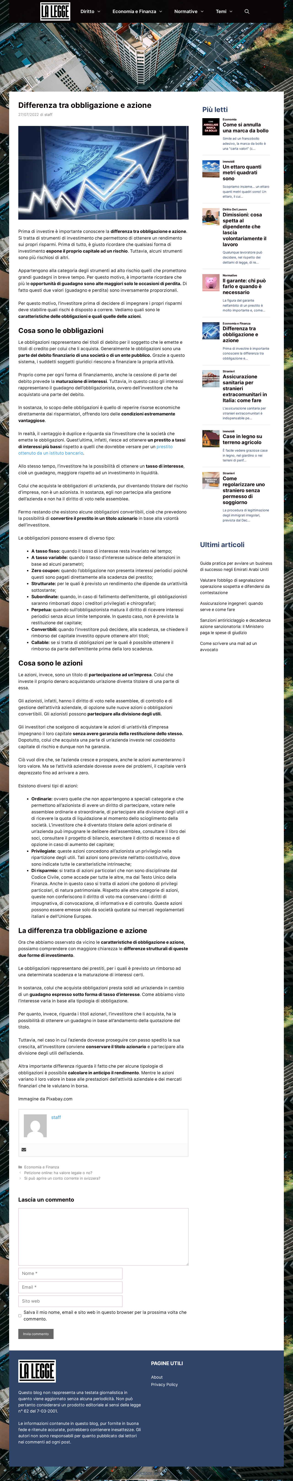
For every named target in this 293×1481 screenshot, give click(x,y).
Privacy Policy (164, 1384)
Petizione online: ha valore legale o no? (58, 1172)
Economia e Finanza (134, 11)
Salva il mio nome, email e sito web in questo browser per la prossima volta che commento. (105, 1316)
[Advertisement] (146, 57)
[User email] (24, 1150)
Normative (186, 11)
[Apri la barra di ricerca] (247, 11)
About (157, 1377)
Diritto (87, 11)
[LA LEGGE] (56, 11)
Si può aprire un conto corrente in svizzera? (62, 1178)
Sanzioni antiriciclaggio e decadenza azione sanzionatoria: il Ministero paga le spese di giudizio (235, 626)
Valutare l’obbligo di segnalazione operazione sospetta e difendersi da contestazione (235, 586)
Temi (221, 11)
